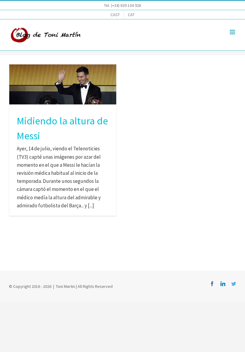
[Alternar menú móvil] (233, 32)
